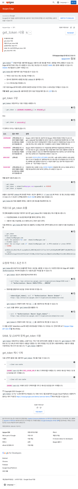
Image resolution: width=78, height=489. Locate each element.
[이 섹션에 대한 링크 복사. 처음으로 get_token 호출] (29, 208)
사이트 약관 (18, 479)
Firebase (5, 465)
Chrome (5, 461)
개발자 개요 (56, 435)
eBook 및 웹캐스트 (8, 445)
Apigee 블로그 (57, 442)
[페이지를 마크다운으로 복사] (27, 32)
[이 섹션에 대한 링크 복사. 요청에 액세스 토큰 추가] (28, 263)
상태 (29, 442)
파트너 (4, 442)
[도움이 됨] (71, 27)
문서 (66, 59)
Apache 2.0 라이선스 (10, 420)
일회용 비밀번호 (48, 167)
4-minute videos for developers (63, 439)
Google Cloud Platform (9, 468)
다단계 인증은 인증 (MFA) (40, 157)
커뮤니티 (30, 435)
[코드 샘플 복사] (74, 107)
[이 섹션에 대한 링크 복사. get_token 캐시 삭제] (25, 353)
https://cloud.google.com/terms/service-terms (33, 397)
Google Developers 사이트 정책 (50, 420)
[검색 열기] (53, 2)
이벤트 (4, 439)
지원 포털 (30, 445)
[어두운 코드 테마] (72, 107)
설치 (50, 91)
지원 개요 (30, 439)
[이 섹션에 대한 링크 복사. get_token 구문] (20, 98)
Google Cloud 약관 (29, 479)
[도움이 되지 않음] (74, 27)
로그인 (74, 2)
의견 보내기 (70, 33)
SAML (50, 65)
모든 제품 (5, 471)
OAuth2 (5, 68)
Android (5, 458)
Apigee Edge (8, 8)
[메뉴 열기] (3, 2)
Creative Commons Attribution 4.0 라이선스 (40, 418)
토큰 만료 (31, 197)
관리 (14, 27)
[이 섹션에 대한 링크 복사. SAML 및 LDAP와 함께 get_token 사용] (43, 336)
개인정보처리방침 (7, 479)
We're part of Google (9, 435)
